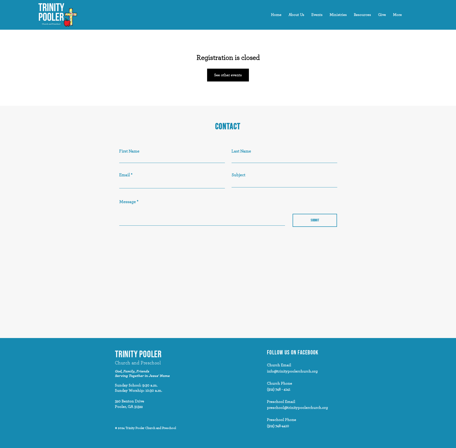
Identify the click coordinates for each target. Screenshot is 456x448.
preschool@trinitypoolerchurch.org (297, 408)
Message (127, 202)
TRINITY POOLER (138, 354)
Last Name (241, 151)
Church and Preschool (138, 363)
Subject (238, 175)
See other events (228, 75)
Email (124, 175)
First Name (129, 151)
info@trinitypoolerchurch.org (292, 371)
